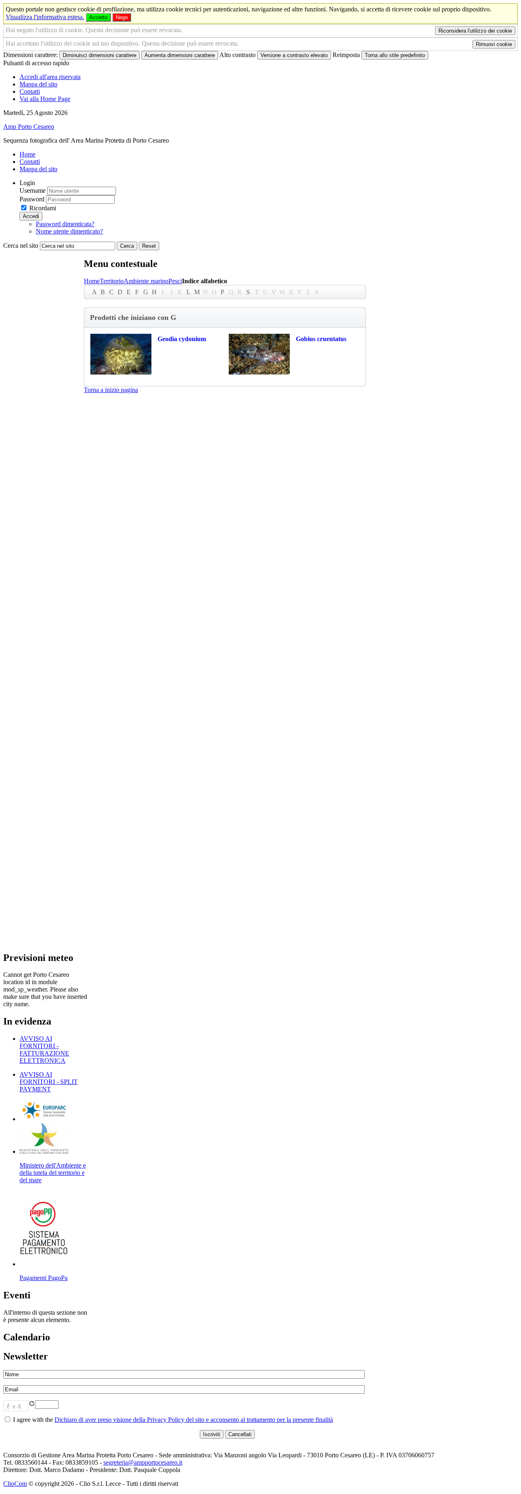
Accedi (31, 216)
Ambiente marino (146, 281)
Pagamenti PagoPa (44, 1277)
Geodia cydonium (182, 338)
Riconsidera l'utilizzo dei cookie (475, 31)
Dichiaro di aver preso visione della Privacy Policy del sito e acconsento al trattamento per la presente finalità (194, 1419)
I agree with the (172, 1419)
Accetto (98, 17)
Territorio (112, 281)
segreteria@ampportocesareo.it (142, 1462)
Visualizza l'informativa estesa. (45, 16)
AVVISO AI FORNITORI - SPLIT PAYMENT (49, 1082)
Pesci (175, 281)
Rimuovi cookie (494, 44)
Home (92, 281)
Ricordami (42, 208)
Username (33, 190)
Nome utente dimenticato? (69, 231)
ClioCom (15, 1483)
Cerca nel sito (20, 245)
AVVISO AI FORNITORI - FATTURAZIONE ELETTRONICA (44, 1049)
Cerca (127, 246)
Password (32, 199)
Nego (122, 17)
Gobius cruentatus (321, 338)
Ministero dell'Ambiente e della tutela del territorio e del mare (53, 1172)
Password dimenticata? (65, 223)
